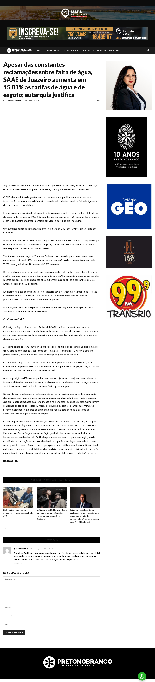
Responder (18, 563)
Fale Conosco (117, 50)
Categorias (69, 50)
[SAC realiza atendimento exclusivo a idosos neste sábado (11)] (18, 497)
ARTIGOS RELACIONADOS (43, 480)
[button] (148, 50)
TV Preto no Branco (94, 50)
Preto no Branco (14, 101)
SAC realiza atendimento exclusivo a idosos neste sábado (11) (18, 513)
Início (40, 50)
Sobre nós (53, 50)
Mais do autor (66, 480)
